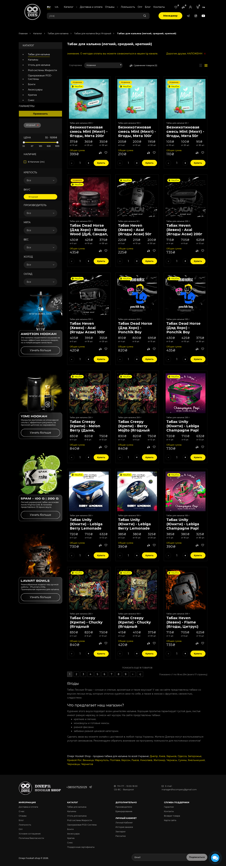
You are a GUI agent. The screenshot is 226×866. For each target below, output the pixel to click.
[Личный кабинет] (190, 7)
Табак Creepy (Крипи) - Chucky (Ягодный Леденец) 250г (86, 624)
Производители (123, 807)
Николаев (146, 760)
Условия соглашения (30, 833)
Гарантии (169, 807)
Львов (135, 760)
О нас (21, 811)
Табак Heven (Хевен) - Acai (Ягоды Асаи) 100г (87, 327)
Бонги (31, 84)
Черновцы (73, 764)
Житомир (159, 760)
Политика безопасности (31, 838)
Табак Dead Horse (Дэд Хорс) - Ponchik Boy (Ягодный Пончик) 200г (136, 332)
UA (56, 6)
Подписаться (197, 857)
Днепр (154, 756)
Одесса (182, 756)
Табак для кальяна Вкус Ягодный (92, 33)
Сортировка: (75, 65)
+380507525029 (76, 787)
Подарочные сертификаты (80, 847)
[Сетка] (206, 65)
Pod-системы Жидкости (42, 70)
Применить (40, 113)
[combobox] (103, 65)
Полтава (115, 760)
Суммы (182, 760)
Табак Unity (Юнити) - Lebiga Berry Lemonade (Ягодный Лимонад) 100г (134, 528)
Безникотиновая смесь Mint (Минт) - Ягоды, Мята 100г (137, 131)
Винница (88, 760)
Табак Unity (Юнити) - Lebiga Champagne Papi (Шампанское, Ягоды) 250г (182, 430)
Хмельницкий (196, 760)
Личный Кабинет (124, 822)
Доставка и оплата (91, 6)
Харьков (171, 756)
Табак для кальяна (57, 33)
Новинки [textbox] (91, 65)
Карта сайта (170, 820)
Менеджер (170, 15)
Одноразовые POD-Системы (40, 77)
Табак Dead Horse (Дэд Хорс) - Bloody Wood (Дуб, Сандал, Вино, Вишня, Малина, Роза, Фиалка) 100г (89, 236)
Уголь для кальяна (39, 64)
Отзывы (22, 816)
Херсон (125, 760)
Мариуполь (102, 760)
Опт (140, 6)
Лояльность (128, 6)
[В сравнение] (100, 153)
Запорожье (195, 756)
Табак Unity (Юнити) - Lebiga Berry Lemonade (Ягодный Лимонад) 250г (86, 528)
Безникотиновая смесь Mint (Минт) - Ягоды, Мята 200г (89, 131)
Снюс (31, 100)
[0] (176, 7)
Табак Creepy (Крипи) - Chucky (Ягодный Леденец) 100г (134, 624)
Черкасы (171, 760)
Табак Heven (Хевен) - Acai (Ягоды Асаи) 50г (135, 229)
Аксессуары (35, 89)
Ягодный (30, 125)
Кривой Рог (74, 760)
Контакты (159, 6)
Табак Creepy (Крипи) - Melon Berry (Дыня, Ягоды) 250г (85, 428)
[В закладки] (106, 153)
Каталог (37, 33)
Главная (23, 33)
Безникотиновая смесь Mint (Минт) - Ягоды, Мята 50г (185, 131)
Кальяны (33, 59)
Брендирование (123, 811)
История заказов (124, 827)
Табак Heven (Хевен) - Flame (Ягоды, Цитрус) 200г (182, 624)
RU (48, 6)
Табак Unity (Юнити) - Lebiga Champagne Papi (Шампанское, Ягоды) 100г (182, 528)
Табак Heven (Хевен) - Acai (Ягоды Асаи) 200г (184, 229)
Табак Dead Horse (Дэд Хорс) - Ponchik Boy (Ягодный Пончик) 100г (184, 332)
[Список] (200, 65)
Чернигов (87, 764)
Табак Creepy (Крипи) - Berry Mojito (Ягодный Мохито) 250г (134, 428)
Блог (148, 6)
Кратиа (32, 94)
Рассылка (120, 836)
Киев (162, 756)
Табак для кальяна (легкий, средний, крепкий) (146, 33)
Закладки (120, 831)
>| (140, 674)
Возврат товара (172, 816)
